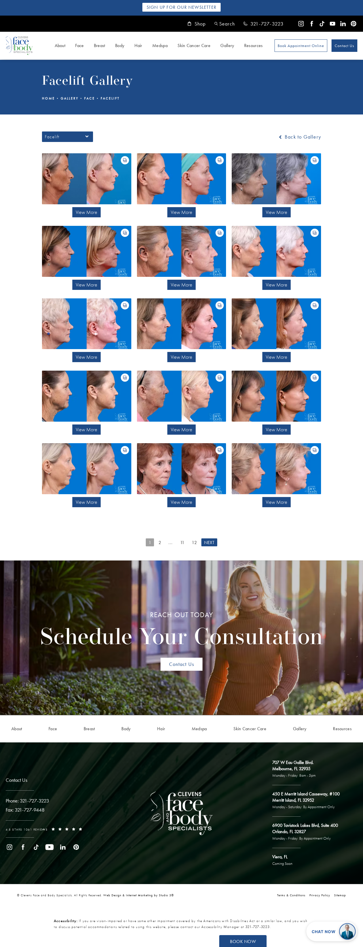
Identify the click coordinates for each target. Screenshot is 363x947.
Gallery (227, 45)
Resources (253, 45)
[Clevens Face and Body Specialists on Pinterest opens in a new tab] (353, 23)
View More (86, 212)
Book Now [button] (243, 941)
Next (209, 542)
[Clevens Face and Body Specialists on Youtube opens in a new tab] (332, 23)
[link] (263, 23)
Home (48, 98)
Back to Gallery (302, 136)
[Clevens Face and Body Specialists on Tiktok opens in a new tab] (322, 23)
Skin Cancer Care (194, 45)
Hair (138, 45)
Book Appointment (301, 45)
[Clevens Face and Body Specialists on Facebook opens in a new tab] (311, 23)
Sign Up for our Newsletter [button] (181, 7)
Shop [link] (200, 23)
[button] (224, 23)
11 (182, 542)
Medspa (160, 45)
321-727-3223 (257, 926)
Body (119, 45)
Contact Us (344, 45)
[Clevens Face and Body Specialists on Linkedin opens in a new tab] (343, 23)
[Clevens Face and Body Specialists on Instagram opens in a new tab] (301, 23)
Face (79, 45)
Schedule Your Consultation (181, 630)
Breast (99, 45)
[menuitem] (301, 23)
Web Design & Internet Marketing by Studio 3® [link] (138, 895)
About (60, 45)
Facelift (110, 98)
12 (194, 542)
